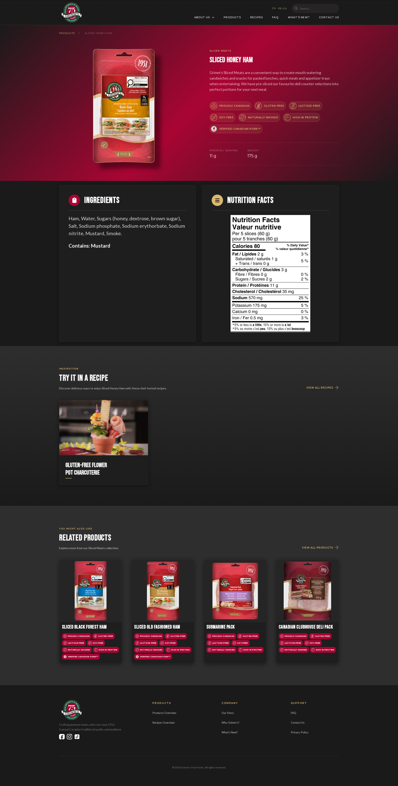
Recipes (256, 17)
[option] (282, 8)
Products (232, 17)
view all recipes (319, 387)
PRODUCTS (67, 33)
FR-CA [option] (282, 8)
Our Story (228, 713)
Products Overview (164, 713)
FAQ (275, 17)
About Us (202, 17)
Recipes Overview (163, 722)
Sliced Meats (221, 50)
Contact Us (329, 17)
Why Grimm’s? (230, 722)
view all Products (317, 547)
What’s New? (299, 17)
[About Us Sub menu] (213, 17)
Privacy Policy (299, 732)
